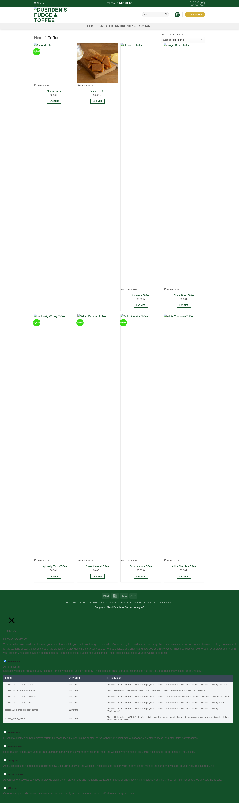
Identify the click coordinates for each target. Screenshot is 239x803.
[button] (41, 3)
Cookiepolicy (165, 602)
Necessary (14, 661)
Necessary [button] (9, 657)
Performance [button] (10, 742)
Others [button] (7, 783)
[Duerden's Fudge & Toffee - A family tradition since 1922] (54, 15)
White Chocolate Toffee (184, 566)
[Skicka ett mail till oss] (202, 3)
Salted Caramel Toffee (97, 566)
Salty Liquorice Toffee (141, 566)
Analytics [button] (8, 756)
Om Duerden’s (125, 26)
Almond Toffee (54, 91)
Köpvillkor (125, 602)
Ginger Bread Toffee (184, 295)
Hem (90, 26)
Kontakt (145, 26)
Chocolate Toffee (140, 295)
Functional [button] (9, 728)
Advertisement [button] (11, 769)
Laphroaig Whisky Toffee (54, 566)
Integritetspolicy (144, 602)
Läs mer (54, 101)
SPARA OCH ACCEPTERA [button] (19, 797)
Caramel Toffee (97, 91)
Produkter (104, 26)
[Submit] (166, 14)
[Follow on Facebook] (192, 3)
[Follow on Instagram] (197, 3)
